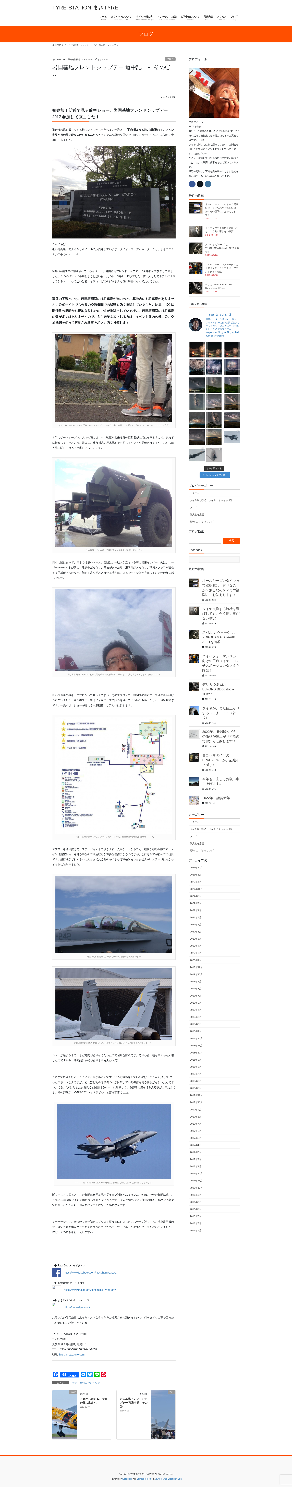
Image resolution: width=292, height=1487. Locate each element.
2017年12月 (196, 1095)
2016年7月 (195, 1209)
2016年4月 (195, 1230)
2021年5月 (195, 917)
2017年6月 (195, 1131)
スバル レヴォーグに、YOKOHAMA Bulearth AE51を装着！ (222, 248)
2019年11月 (196, 967)
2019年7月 (195, 995)
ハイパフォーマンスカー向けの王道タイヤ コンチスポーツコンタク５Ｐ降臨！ (221, 268)
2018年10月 (196, 1052)
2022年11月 (196, 889)
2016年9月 (195, 1195)
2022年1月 (195, 910)
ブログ (170, 59)
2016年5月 (195, 1223)
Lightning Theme (145, 1479)
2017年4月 (195, 1145)
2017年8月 (195, 1116)
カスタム (194, 493)
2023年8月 (195, 874)
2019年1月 (195, 1031)
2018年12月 (196, 1038)
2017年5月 (195, 1138)
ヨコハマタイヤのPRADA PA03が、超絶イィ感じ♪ (220, 760)
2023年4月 (195, 882)
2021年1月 (195, 924)
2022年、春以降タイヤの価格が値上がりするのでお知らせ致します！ (220, 736)
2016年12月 (196, 1173)
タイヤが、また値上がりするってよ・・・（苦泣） (220, 712)
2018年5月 (195, 1088)
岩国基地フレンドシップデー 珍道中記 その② (134, 1402)
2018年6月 (195, 1081)
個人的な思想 (197, 514)
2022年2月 (195, 903)
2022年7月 (195, 896)
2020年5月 (195, 938)
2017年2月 (195, 1159)
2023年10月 (196, 867)
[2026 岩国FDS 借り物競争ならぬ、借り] (214, 455)
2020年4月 (195, 945)
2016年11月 (196, 1180)
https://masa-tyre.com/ (77, 1307)
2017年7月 (195, 1123)
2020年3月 (195, 953)
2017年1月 (195, 1166)
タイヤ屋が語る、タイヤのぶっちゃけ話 (211, 500)
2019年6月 (195, 1002)
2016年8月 (195, 1202)
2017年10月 (196, 1102)
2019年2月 (195, 1024)
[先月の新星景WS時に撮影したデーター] (232, 420)
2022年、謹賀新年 (216, 798)
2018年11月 (196, 1045)
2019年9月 (195, 981)
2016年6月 (195, 1216)
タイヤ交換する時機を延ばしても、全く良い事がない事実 (220, 613)
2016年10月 (196, 1187)
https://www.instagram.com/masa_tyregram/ (90, 1289)
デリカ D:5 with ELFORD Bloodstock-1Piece (218, 689)
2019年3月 (195, 1017)
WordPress (127, 1479)
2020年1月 (195, 960)
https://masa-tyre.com (71, 1354)
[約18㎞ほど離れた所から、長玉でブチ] (232, 349)
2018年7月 (195, 1074)
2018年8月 (195, 1066)
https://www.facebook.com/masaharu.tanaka (88, 1272)
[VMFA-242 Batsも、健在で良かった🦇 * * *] (197, 455)
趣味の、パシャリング (90, 1383)
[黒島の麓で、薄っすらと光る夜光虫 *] (197, 402)
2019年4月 (195, 1010)
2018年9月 (195, 1059)
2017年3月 (195, 1152)
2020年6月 (195, 931)
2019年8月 (195, 988)
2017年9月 (195, 1109)
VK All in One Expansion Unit (168, 1479)
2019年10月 (196, 974)
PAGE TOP (282, 1439)
